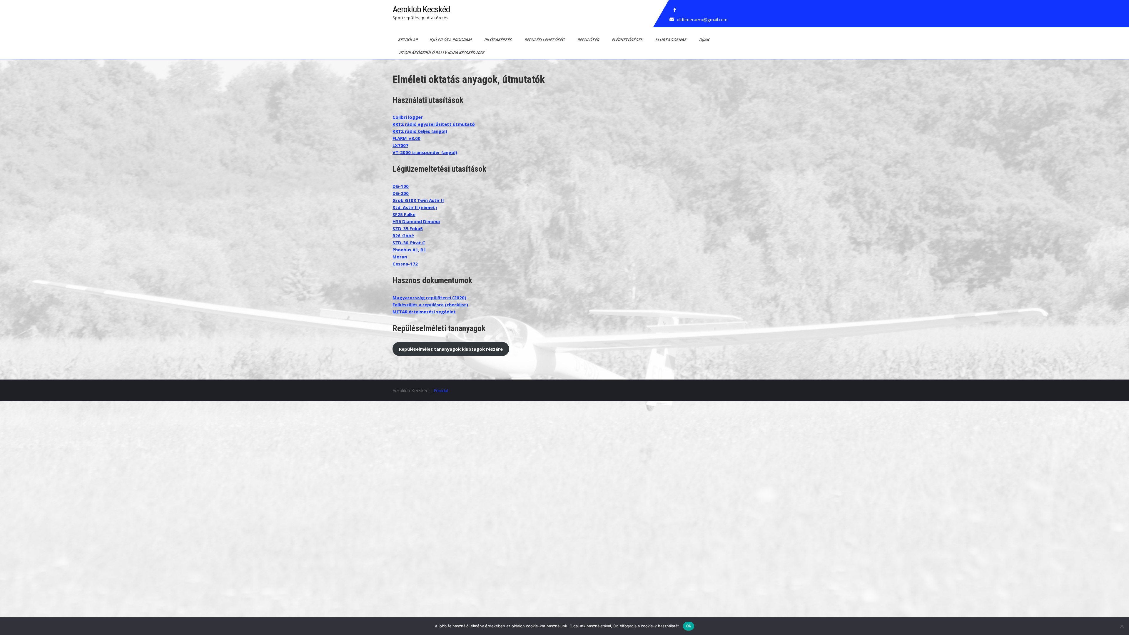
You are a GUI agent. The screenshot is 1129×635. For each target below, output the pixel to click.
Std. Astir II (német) (415, 207)
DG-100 (401, 186)
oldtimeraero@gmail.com (702, 19)
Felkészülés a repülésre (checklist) (430, 305)
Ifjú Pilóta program (451, 39)
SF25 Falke (404, 214)
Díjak (705, 39)
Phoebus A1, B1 (409, 250)
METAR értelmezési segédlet (424, 312)
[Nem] (1122, 626)
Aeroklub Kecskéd (421, 9)
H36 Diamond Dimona (416, 221)
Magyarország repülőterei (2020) (429, 297)
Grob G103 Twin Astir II (418, 200)
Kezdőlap (408, 39)
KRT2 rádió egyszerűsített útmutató (434, 124)
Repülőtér (589, 39)
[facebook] (675, 10)
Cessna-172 (405, 264)
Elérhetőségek (627, 39)
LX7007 (400, 145)
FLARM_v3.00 (406, 138)
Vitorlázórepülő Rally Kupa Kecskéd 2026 (442, 52)
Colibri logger (408, 117)
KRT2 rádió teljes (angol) (420, 131)
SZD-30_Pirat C (409, 242)
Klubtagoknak (671, 39)
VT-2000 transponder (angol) (425, 152)
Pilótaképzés (498, 39)
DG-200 (401, 193)
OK (689, 626)
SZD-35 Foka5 (408, 228)
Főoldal (441, 390)
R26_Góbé (403, 235)
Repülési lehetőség (545, 39)
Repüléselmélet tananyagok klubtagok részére (451, 349)
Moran (400, 257)
